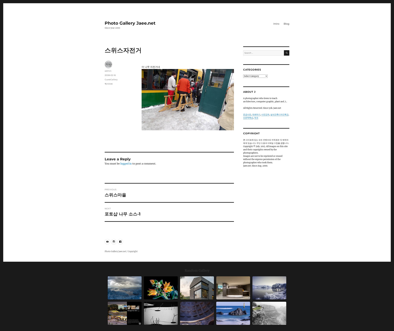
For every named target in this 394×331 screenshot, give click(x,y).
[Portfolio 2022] (125, 313)
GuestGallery (111, 79)
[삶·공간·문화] (269, 313)
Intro (276, 23)
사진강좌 (265, 114)
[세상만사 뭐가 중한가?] (125, 287)
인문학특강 (248, 117)
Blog (286, 23)
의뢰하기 (256, 114)
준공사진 (247, 114)
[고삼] (269, 287)
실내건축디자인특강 (279, 114)
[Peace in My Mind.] (233, 313)
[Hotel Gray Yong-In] (233, 287)
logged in (126, 163)
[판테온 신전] (197, 313)
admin (108, 71)
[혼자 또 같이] (161, 313)
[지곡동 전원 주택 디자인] (197, 287)
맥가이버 (109, 84)
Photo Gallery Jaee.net (130, 23)
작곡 (256, 117)
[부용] (161, 287)
